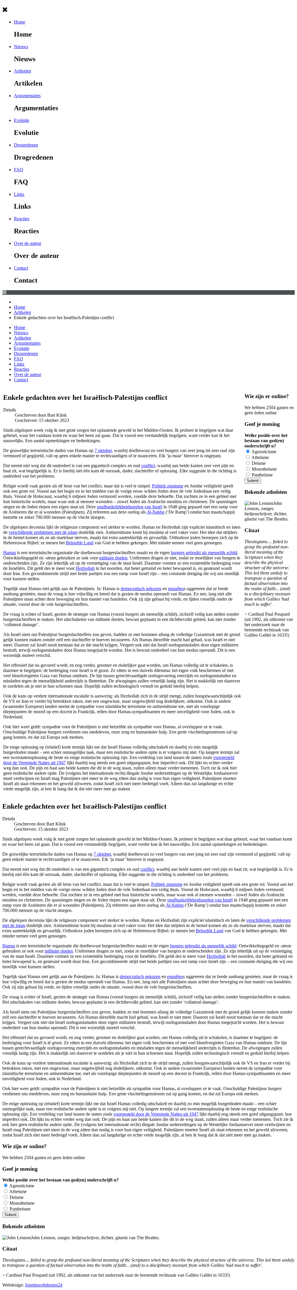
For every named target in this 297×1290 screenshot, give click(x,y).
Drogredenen (26, 144)
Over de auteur (27, 243)
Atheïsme (260, 457)
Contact (21, 267)
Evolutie (21, 120)
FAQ (18, 169)
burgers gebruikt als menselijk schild (204, 552)
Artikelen (22, 70)
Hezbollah (85, 568)
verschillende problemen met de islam (43, 532)
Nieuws (21, 46)
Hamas (9, 552)
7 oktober (103, 450)
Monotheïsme (264, 469)
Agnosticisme (263, 451)
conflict (148, 465)
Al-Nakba (155, 512)
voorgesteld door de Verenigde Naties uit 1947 (155, 1114)
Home (19, 21)
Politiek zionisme (167, 485)
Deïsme (258, 463)
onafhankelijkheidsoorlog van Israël (129, 506)
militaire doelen (113, 557)
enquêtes (176, 588)
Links (19, 194)
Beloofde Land (79, 542)
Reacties (21, 218)
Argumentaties (27, 95)
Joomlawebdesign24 (43, 1284)
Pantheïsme (262, 474)
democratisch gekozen (141, 588)
